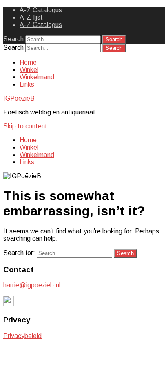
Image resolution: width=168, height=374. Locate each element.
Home (28, 62)
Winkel (29, 69)
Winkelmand (37, 77)
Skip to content (25, 126)
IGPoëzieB (19, 98)
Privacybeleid (22, 335)
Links (27, 84)
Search (13, 39)
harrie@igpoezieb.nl (31, 285)
